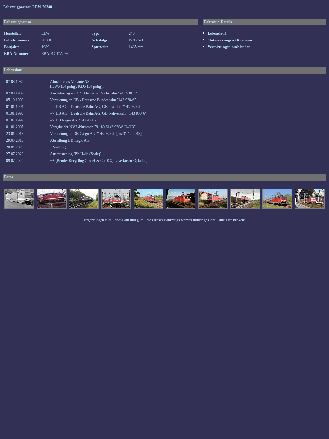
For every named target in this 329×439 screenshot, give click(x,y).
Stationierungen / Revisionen (231, 40)
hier (229, 220)
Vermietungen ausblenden (229, 47)
